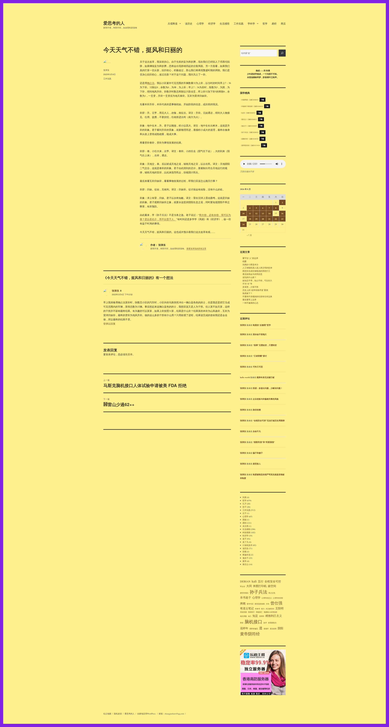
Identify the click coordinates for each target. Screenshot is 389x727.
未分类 (245, 526)
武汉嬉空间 (270, 609)
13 (263, 213)
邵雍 (244, 551)
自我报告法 (272, 623)
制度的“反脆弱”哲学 (262, 325)
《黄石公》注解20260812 (248, 119)
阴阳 (280, 628)
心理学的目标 (278, 598)
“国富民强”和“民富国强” (264, 442)
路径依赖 (257, 409)
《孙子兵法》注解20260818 (249, 132)
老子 (244, 538)
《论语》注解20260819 (247, 113)
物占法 (150, 83)
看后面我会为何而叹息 (252, 274)
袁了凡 (245, 542)
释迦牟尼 (246, 554)
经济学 (211, 23)
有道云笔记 (247, 608)
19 (256, 218)
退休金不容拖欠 (260, 334)
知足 (255, 616)
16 (282, 213)
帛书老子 (245, 597)
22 (276, 218)
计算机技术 (247, 545)
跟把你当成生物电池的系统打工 (256, 271)
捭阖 (243, 603)
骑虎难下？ (247, 293)
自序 (265, 623)
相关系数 (243, 616)
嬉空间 (272, 586)
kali (254, 581)
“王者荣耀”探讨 (260, 355)
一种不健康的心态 (250, 302)
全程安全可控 (273, 581)
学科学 (251, 23)
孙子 (244, 506)
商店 (283, 23)
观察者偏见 (254, 629)
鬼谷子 (245, 558)
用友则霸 (243, 612)
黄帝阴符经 (250, 633)
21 (269, 218)
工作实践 (238, 23)
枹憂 (244, 261)
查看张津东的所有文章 (196, 248)
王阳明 (279, 608)
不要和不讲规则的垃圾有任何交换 (257, 296)
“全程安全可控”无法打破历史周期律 (269, 420)
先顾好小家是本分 (250, 264)
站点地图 (107, 713)
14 (269, 213)
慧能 (244, 519)
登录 (130, 354)
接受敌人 (257, 463)
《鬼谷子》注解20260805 (248, 126)
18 (250, 218)
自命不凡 (257, 431)
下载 (262, 100)
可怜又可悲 (258, 366)
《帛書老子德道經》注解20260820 (251, 106)
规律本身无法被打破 (265, 377)
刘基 (244, 497)
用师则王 (251, 612)
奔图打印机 (260, 586)
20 (263, 218)
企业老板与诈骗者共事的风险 (266, 398)
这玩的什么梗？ (249, 277)
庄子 (244, 513)
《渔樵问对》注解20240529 (249, 139)
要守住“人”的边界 (250, 258)
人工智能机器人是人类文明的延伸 (257, 267)
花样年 (244, 628)
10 (243, 213)
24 (243, 224)
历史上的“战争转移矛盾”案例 (255, 290)
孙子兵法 (258, 592)
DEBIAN (245, 581)
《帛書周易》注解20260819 (249, 100)
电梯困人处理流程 (270, 612)
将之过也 (272, 593)
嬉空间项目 (244, 593)
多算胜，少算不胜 (250, 287)
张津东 (106, 70)
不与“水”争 (247, 283)
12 (256, 213)
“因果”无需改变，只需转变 (265, 345)
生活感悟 (224, 23)
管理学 (261, 616)
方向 (267, 604)
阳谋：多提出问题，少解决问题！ (267, 388)
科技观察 (246, 532)
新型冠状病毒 (260, 604)
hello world (245, 377)
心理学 (200, 23)
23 (282, 218)
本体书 (257, 609)
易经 (274, 23)
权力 (263, 609)
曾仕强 (276, 603)
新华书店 (250, 604)
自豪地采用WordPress (146, 713)
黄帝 (244, 561)
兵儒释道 (172, 23)
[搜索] (282, 53)
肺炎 (241, 623)
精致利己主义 (273, 616)
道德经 (266, 629)
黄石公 (245, 564)
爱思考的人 (114, 23)
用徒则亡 (259, 612)
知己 (249, 616)
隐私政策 (118, 713)
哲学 (265, 23)
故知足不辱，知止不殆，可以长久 (257, 280)
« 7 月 (249, 235)
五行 (260, 581)
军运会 (242, 586)
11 (250, 213)
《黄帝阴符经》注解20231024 (250, 145)
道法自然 (273, 629)
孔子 (244, 503)
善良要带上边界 (249, 299)
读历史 (188, 23)
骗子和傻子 (258, 452)
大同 (249, 586)
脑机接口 (253, 622)
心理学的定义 (267, 598)
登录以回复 (109, 323)
